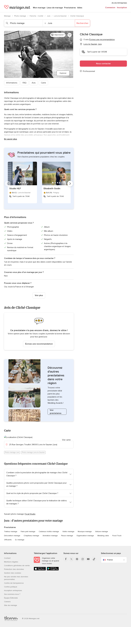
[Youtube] (88, 559)
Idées (79, 7)
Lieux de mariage (55, 7)
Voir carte (66, 440)
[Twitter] (71, 559)
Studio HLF (15, 188)
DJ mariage (19, 540)
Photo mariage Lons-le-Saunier (33, 452)
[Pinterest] (77, 559)
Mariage (7, 16)
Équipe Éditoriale (11, 598)
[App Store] (40, 570)
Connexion (110, 7)
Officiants (8, 540)
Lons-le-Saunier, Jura (93, 44)
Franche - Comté (37, 16)
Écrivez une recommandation (39, 344)
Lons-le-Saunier (60, 16)
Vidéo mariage (68, 531)
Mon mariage (39, 7)
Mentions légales (11, 562)
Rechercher (82, 23)
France (110, 560)
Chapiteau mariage (31, 536)
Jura (49, 16)
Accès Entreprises (119, 3)
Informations (11, 82)
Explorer (63, 73)
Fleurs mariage (67, 536)
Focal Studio (30, 514)
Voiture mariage (101, 531)
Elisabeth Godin (52, 188)
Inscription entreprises (13, 590)
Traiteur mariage (10, 531)
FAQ (24, 82)
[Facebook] (65, 559)
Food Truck (116, 536)
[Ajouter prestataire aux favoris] (70, 35)
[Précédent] (7, 183)
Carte (43, 82)
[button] (39, 331)
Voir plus (39, 295)
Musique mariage (85, 531)
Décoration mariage (12, 536)
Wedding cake (103, 536)
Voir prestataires (55, 412)
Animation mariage (50, 536)
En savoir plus (10, 139)
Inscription (122, 7)
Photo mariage (20, 16)
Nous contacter (103, 63)
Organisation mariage (85, 536)
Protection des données (14, 569)
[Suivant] (70, 183)
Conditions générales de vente (17, 565)
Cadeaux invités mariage (49, 531)
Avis (34, 82)
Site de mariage (10, 605)
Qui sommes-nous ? (12, 594)
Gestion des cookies (12, 573)
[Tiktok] (94, 559)
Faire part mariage (28, 531)
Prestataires (70, 7)
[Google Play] (53, 570)
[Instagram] (82, 559)
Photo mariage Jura (12, 452)
